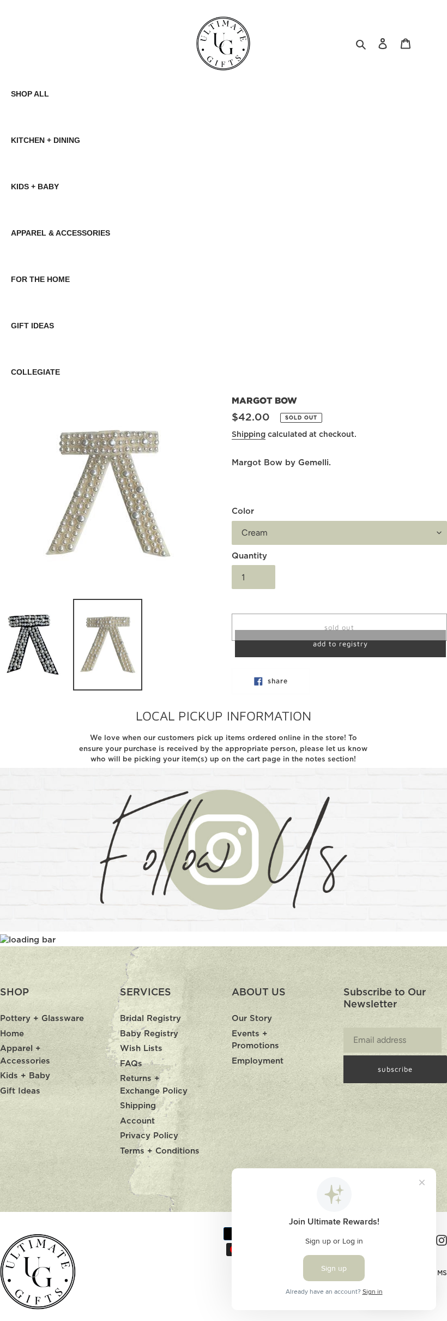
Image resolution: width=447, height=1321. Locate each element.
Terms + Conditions (160, 1151)
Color (243, 511)
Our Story (252, 1018)
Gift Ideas (20, 1091)
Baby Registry (149, 1034)
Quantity (249, 556)
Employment (257, 1061)
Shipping (248, 435)
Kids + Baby (25, 1076)
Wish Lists (141, 1048)
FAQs (131, 1064)
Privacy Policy (149, 1136)
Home (12, 1034)
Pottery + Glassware (42, 1018)
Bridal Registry (150, 1018)
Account (137, 1121)
